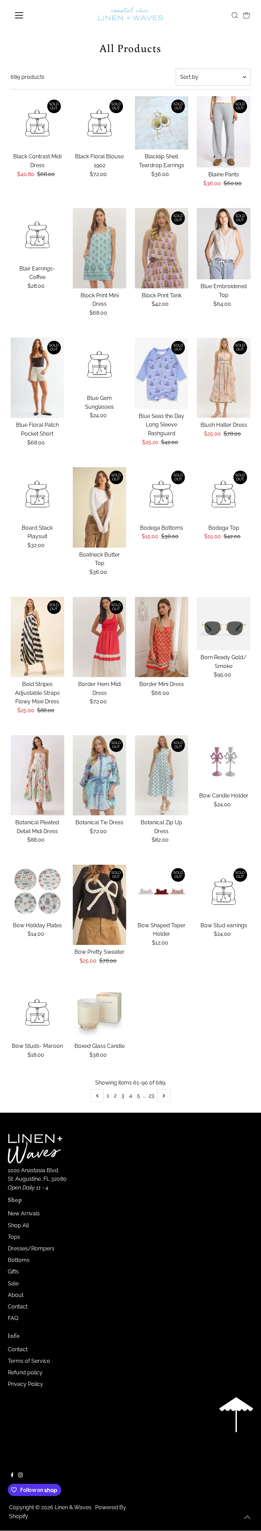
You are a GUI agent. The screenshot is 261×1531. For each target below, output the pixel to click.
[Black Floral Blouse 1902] (99, 123)
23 (151, 1095)
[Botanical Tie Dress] (99, 775)
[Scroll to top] (247, 1517)
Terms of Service (29, 1361)
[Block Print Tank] (162, 248)
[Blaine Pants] (223, 132)
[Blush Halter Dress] (223, 377)
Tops (14, 1237)
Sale (13, 1283)
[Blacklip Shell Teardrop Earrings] (162, 123)
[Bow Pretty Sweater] (99, 905)
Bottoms (19, 1260)
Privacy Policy (25, 1384)
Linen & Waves (73, 1507)
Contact (18, 1306)
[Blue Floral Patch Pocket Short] (37, 377)
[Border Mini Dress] (162, 637)
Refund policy (25, 1372)
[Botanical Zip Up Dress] (162, 775)
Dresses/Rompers (31, 1248)
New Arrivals (24, 1213)
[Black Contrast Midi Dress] (37, 123)
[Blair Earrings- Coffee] (37, 235)
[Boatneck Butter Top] (99, 507)
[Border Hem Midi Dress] (99, 637)
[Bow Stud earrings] (223, 891)
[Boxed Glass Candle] (99, 1012)
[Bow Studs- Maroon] (37, 1012)
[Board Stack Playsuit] (37, 494)
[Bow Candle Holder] (223, 762)
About (15, 1295)
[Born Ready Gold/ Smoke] (223, 624)
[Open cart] (246, 15)
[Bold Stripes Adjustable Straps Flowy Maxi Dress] (37, 637)
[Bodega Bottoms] (162, 494)
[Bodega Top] (223, 494)
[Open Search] (235, 15)
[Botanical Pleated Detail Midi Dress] (37, 775)
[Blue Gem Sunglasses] (99, 364)
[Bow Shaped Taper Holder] (162, 891)
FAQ (13, 1318)
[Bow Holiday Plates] (37, 891)
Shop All (18, 1225)
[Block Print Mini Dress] (99, 248)
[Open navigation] (39, 15)
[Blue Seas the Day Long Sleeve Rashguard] (162, 373)
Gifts (13, 1271)
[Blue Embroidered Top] (223, 243)
